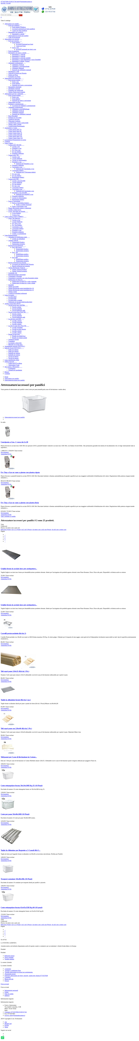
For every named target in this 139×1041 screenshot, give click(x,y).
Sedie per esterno (13, 351)
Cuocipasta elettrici (19, 170)
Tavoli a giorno (16, 307)
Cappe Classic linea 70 (15, 133)
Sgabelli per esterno (14, 355)
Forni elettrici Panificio (19, 27)
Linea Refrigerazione (12, 235)
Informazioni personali (11, 990)
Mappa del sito (9, 979)
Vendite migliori (9, 959)
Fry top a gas (16, 174)
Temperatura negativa (18, 244)
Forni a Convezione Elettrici (22, 203)
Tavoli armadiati (17, 309)
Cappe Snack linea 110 (15, 136)
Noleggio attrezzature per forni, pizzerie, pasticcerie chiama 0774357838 (26, 975)
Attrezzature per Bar (14, 102)
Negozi (7, 981)
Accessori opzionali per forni (24, 44)
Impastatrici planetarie (14, 87)
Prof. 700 (16, 252)
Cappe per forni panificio (19, 30)
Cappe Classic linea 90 (15, 134)
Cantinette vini (12, 273)
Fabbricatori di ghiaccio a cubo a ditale (23, 283)
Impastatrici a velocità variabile (21, 58)
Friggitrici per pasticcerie (15, 90)
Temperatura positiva (18, 242)
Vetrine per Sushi (13, 286)
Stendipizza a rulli (13, 71)
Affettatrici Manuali (18, 68)
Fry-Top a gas (16, 150)
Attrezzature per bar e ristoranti (15, 94)
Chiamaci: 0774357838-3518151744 (16, 1012)
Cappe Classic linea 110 (15, 138)
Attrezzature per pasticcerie (14, 78)
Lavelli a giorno (17, 320)
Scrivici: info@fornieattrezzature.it (15, 1015)
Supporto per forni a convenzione (22, 85)
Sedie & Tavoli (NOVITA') (14, 348)
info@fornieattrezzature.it (24, 1)
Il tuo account (5, 984)
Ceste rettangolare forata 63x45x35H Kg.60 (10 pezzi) (21, 907)
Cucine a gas (16, 146)
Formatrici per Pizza (14, 76)
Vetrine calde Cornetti (14, 124)
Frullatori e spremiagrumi (17, 104)
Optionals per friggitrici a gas (24, 194)
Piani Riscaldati (13, 116)
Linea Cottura (10, 143)
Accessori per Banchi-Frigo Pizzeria (23, 264)
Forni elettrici (17, 42)
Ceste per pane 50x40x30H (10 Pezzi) (15, 814)
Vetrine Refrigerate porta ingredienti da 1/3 (21, 290)
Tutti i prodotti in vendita (8, 516)
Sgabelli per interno (14, 353)
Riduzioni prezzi (9, 956)
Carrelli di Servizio (14, 119)
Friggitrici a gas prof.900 (21, 193)
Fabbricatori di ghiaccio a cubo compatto (24, 281)
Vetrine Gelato (12, 291)
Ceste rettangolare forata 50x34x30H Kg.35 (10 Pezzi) (21, 786)
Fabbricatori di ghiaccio (16, 280)
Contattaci (8, 977)
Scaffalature (11, 368)
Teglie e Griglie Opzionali (23, 204)
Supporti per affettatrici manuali (21, 70)
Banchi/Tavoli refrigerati (17, 245)
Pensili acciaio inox (15, 334)
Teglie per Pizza (13, 75)
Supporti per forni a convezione (21, 100)
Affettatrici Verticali (18, 65)
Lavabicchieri (12, 297)
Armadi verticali (14, 240)
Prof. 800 (16, 257)
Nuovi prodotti (9, 957)
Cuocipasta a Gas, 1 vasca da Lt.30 (14, 442)
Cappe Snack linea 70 (14, 129)
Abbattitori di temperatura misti (19, 237)
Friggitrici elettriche (18, 153)
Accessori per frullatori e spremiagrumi (23, 105)
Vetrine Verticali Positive (19, 269)
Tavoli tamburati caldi (18, 310)
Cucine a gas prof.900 (18, 181)
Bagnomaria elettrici (18, 177)
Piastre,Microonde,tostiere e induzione (19, 208)
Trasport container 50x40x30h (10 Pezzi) (16, 879)
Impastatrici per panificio (17, 32)
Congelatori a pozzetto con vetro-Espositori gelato (23, 278)
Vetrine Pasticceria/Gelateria (16, 92)
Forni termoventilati (15, 80)
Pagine (3, 531)
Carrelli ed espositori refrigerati (17, 293)
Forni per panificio (15, 25)
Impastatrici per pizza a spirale (18, 53)
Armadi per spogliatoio (15, 370)
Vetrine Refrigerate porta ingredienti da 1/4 (21, 288)
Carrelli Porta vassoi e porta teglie (18, 123)
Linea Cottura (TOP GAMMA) (15, 216)
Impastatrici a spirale (18, 34)
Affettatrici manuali (18, 112)
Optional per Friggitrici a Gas (24, 163)
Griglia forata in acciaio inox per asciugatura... (19, 569)
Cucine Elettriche (17, 222)
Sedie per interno (13, 350)
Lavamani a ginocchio (15, 343)
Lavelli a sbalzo (16, 324)
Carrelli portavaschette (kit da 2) (13, 633)
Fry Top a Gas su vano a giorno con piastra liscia (20, 503)
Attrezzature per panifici (13, 24)
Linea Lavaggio (11, 295)
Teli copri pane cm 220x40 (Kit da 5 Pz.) (16, 728)
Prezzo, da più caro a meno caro (56, 529)
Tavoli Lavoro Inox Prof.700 (18, 312)
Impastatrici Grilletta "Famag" (21, 61)
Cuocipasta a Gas (17, 227)
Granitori (7, 373)
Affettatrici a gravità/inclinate (20, 66)
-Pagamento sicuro (10, 974)
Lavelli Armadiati (17, 327)
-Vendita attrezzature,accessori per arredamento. (19, 972)
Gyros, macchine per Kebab (18, 211)
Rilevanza (4, 529)
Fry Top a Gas (16, 223)
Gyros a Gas (16, 215)
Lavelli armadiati (17, 322)
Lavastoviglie (12, 298)
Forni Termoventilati (16, 95)
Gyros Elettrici (16, 213)
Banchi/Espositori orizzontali (17, 274)
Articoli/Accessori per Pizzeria (17, 73)
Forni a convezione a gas (19, 206)
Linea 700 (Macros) (15, 218)
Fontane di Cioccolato (14, 117)
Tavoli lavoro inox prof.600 (18, 305)
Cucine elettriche (17, 158)
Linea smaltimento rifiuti (12, 360)
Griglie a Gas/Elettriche (19, 233)
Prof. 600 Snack (18, 247)
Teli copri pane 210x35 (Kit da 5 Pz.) (15, 671)
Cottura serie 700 (15, 155)
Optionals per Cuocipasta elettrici (26, 172)
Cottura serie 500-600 (16, 145)
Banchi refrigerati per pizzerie (18, 262)
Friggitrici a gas (16, 148)
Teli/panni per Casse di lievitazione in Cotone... (19, 757)
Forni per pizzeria (15, 41)
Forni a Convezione (15, 201)
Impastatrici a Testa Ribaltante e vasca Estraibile (26, 59)
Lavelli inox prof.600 (16, 319)
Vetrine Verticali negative (19, 271)
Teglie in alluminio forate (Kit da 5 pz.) (16, 700)
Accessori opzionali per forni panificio (23, 29)
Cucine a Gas (16, 220)
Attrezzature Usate (13, 365)
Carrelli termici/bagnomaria (16, 126)
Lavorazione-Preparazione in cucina (15, 140)
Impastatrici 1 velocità (18, 54)
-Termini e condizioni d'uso (13, 970)
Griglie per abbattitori (18, 239)
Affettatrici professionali (17, 63)
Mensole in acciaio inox (15, 344)
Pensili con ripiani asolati (19, 338)
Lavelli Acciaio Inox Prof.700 (18, 326)
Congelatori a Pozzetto (15, 276)
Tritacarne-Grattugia (14, 121)
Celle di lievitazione (14, 37)
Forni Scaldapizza (13, 51)
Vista (2, 524)
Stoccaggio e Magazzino (13, 367)
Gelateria (7, 141)
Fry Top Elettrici (17, 225)
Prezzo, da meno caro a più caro (37, 529)
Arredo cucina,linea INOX (14, 303)
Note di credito (9, 994)
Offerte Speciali (11, 361)
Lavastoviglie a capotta (15, 300)
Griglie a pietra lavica (14, 210)
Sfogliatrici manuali (14, 88)
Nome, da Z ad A (22, 529)
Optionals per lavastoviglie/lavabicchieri (20, 302)
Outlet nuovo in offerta (15, 363)
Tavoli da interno (13, 356)
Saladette (11, 285)
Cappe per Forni (21, 46)
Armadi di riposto (13, 339)
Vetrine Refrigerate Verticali (18, 268)
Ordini (6, 992)
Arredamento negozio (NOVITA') (15, 346)
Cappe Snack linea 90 (14, 131)
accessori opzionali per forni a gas (26, 49)
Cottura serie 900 (15, 179)
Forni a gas (17, 47)
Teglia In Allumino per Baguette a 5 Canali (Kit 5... (20, 850)
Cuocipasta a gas (18, 167)
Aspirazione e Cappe (12, 128)
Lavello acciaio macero (19, 329)
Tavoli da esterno (13, 358)
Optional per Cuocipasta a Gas (25, 169)
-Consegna (8, 969)
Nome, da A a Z (12, 529)
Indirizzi (7, 995)
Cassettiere (11, 341)
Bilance (7, 372)
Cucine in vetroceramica (19, 160)
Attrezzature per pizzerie (13, 39)
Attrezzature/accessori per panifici (18, 36)
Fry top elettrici (16, 152)
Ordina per (4, 526)
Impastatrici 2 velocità (18, 56)
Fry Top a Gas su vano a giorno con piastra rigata (20, 472)
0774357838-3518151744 (9, 1)
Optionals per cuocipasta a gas (25, 191)
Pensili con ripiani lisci (19, 336)
